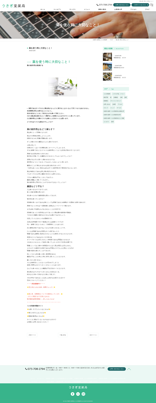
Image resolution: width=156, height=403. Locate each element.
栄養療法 (106, 101)
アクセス (120, 104)
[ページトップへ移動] (129, 369)
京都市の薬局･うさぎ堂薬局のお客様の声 (114, 111)
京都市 (114, 104)
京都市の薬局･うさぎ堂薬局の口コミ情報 (114, 118)
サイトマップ (120, 382)
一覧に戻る (62, 335)
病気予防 (106, 97)
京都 (121, 97)
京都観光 (116, 97)
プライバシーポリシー (115, 101)
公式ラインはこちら (140, 5)
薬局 (112, 122)
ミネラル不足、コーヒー (118, 94)
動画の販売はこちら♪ (36, 316)
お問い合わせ (107, 104)
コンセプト (106, 122)
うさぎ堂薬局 (107, 94)
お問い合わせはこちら (121, 5)
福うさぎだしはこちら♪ (36, 313)
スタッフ (106, 108)
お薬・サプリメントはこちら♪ (39, 309)
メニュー (112, 108)
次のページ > (93, 335)
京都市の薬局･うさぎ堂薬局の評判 (112, 115)
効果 (125, 97)
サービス (119, 108)
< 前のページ (32, 335)
